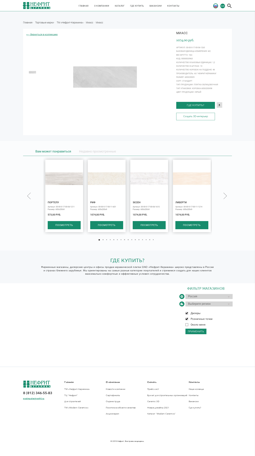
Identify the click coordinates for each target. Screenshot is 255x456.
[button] (99, 240)
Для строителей (72, 401)
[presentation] (29, 195)
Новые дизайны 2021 (158, 407)
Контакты (173, 6)
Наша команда (196, 389)
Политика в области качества (120, 407)
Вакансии (156, 6)
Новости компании (115, 389)
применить (196, 331)
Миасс (90, 22)
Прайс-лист (153, 389)
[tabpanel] (32, 72)
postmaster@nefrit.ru (33, 398)
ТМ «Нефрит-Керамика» (70, 22)
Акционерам (112, 413)
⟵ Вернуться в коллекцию (42, 34)
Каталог (120, 6)
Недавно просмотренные (97, 151)
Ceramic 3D (153, 401)
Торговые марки (44, 22)
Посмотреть (64, 225)
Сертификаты (113, 395)
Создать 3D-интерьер (195, 116)
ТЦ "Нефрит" (71, 395)
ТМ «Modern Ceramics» (76, 407)
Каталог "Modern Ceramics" (161, 413)
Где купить (137, 6)
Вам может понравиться (53, 151)
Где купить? (195, 105)
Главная (84, 6)
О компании (101, 6)
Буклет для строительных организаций (167, 395)
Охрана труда (113, 401)
